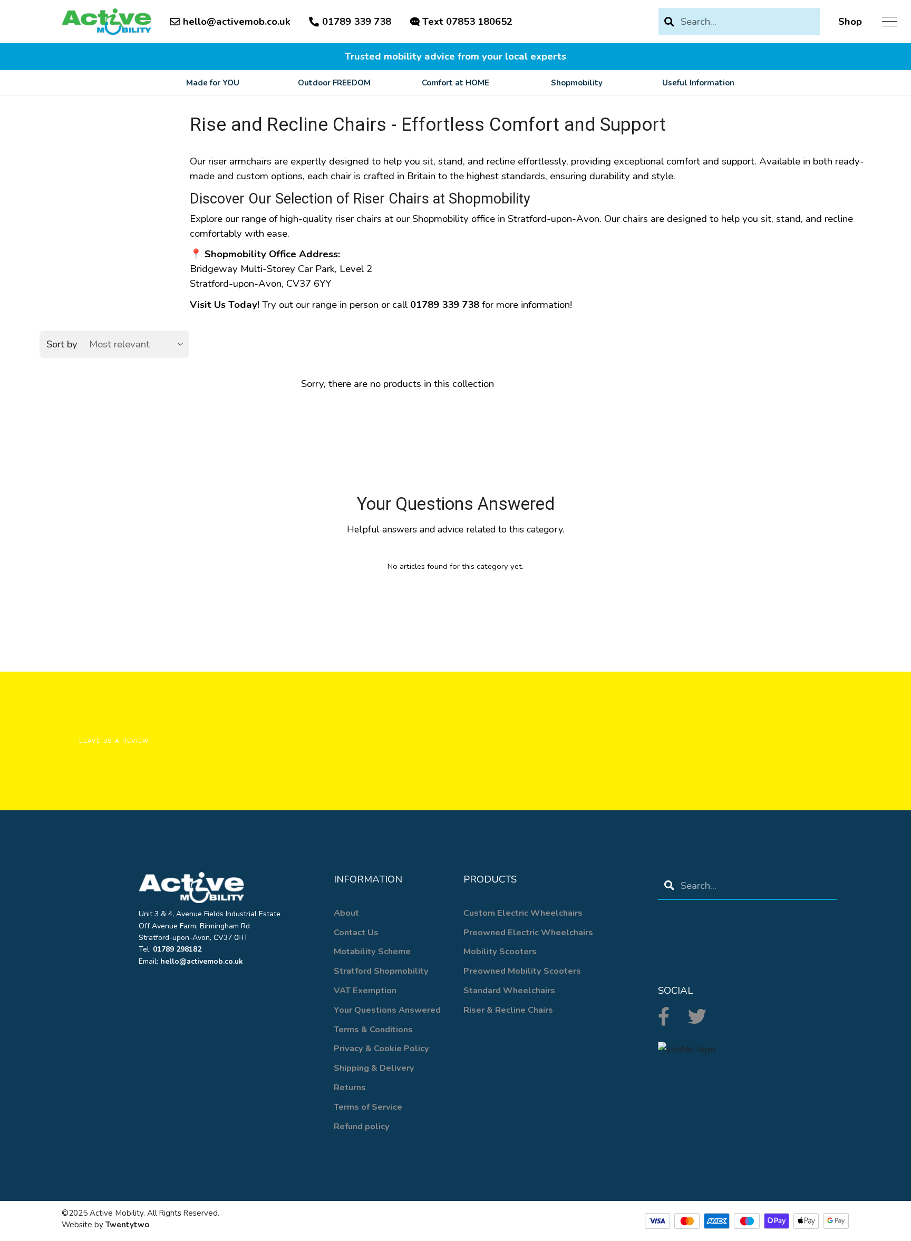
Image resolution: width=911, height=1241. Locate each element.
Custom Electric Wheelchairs (523, 913)
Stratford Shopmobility (381, 971)
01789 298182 (177, 949)
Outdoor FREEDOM (334, 82)
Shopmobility (577, 82)
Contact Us (356, 932)
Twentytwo (127, 1224)
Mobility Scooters (500, 951)
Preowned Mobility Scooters (522, 971)
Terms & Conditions (373, 1029)
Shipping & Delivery (374, 1068)
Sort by (61, 344)
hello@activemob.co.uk (236, 21)
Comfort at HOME (455, 82)
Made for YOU (212, 82)
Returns (350, 1087)
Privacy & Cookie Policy (381, 1048)
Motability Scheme (372, 951)
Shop (850, 21)
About (346, 913)
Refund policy (362, 1126)
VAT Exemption (365, 990)
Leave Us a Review (114, 740)
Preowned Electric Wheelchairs (528, 932)
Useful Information (698, 82)
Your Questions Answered (387, 1010)
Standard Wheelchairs (509, 990)
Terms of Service (368, 1107)
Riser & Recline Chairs (508, 1010)
